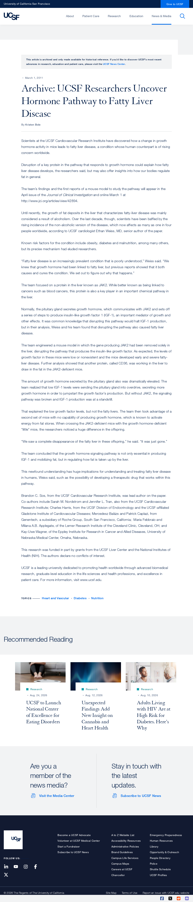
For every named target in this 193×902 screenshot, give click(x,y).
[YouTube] (18, 866)
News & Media (161, 16)
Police (153, 863)
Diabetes (80, 598)
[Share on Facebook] (162, 898)
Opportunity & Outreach (164, 852)
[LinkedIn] (8, 866)
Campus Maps (120, 863)
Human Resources (161, 840)
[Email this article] (187, 898)
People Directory (160, 858)
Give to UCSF (174, 4)
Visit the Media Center (56, 796)
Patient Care (90, 16)
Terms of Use (129, 892)
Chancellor (118, 875)
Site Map (111, 892)
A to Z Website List (122, 835)
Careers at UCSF (121, 869)
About (70, 16)
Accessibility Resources (126, 840)
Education (136, 16)
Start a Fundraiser (68, 846)
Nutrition (97, 598)
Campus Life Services (124, 858)
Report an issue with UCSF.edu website (166, 892)
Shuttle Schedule (160, 869)
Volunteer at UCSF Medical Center (78, 840)
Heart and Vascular (55, 598)
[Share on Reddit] (179, 898)
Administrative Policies (125, 846)
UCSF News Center (114, 63)
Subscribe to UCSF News (141, 796)
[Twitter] (8, 875)
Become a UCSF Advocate (73, 835)
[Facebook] (37, 866)
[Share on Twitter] (170, 898)
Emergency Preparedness (166, 835)
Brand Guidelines (122, 852)
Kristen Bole (33, 124)
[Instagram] (27, 866)
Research (114, 16)
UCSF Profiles (158, 875)
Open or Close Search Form (182, 16)
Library (154, 846)
